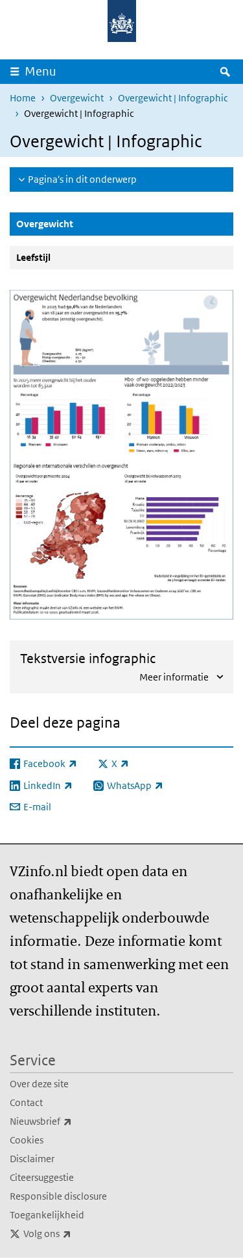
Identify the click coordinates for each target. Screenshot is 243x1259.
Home (23, 98)
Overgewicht (77, 98)
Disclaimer (32, 1158)
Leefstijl (33, 257)
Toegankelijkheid (47, 1215)
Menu (40, 71)
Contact (26, 1102)
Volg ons (75, 1233)
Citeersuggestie (42, 1177)
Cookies (26, 1140)
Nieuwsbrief (69, 1120)
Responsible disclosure (58, 1196)
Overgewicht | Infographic (173, 98)
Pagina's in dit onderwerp (82, 179)
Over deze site (39, 1084)
